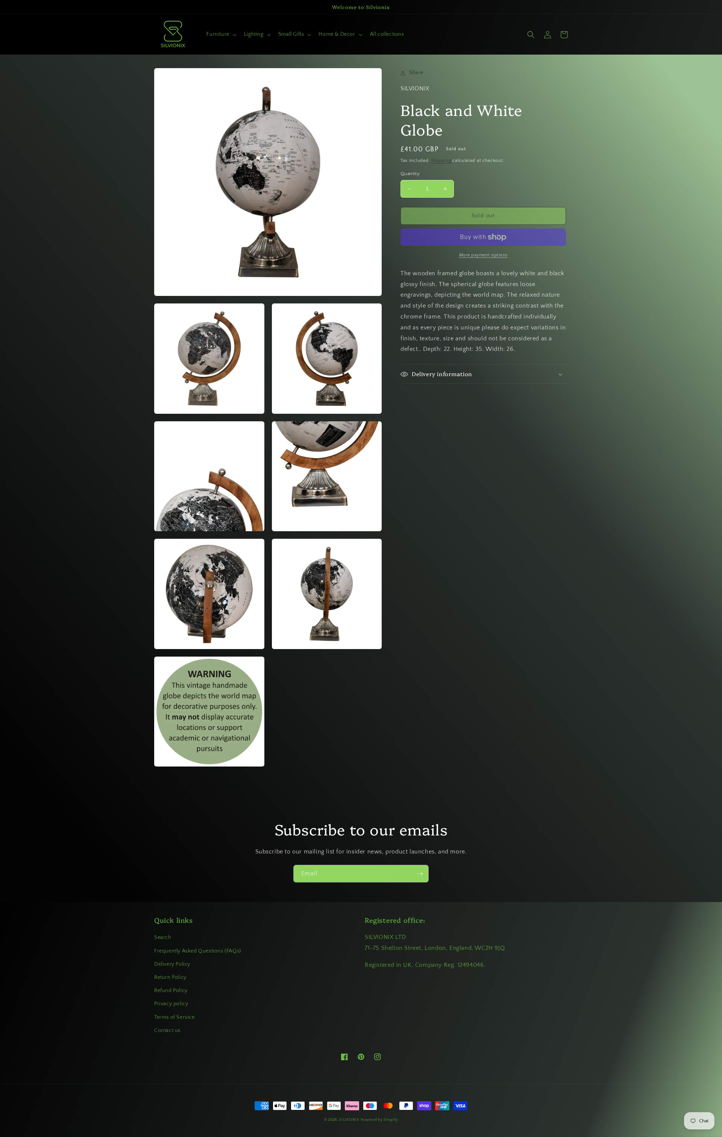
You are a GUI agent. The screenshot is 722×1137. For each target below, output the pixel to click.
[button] (220, 34)
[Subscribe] (420, 873)
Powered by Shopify (379, 1120)
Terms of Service (174, 1017)
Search (162, 937)
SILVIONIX (349, 1120)
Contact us (167, 1030)
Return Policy (170, 977)
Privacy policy (171, 1004)
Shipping (441, 160)
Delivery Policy (172, 964)
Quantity (410, 174)
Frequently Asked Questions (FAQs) (197, 951)
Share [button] (416, 73)
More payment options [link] (483, 255)
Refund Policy (171, 991)
